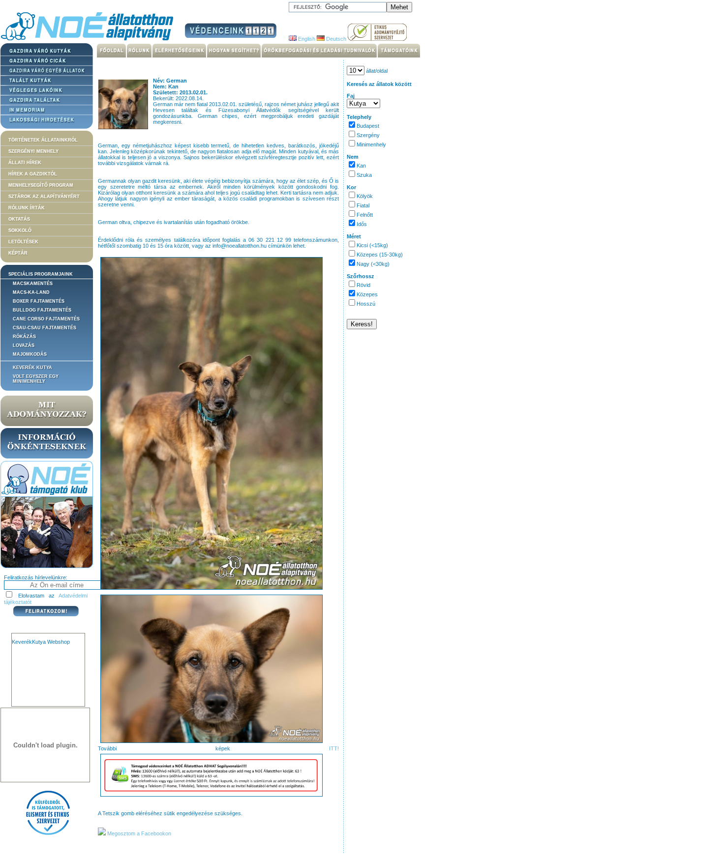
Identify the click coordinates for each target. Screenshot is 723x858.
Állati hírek (24, 162)
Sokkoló (19, 230)
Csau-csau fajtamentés (44, 327)
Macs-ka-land (31, 292)
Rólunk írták (26, 207)
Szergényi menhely (33, 151)
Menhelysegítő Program (40, 185)
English (306, 39)
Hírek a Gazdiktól (32, 174)
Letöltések (23, 241)
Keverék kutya (32, 367)
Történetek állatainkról (43, 140)
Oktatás (19, 219)
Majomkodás (30, 354)
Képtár (18, 253)
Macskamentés (33, 283)
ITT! (334, 748)
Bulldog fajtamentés (42, 310)
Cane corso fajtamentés (46, 318)
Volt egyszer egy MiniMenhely (36, 379)
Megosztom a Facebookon (138, 833)
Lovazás (23, 345)
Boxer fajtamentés (38, 301)
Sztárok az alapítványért (44, 196)
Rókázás (24, 336)
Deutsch (335, 39)
